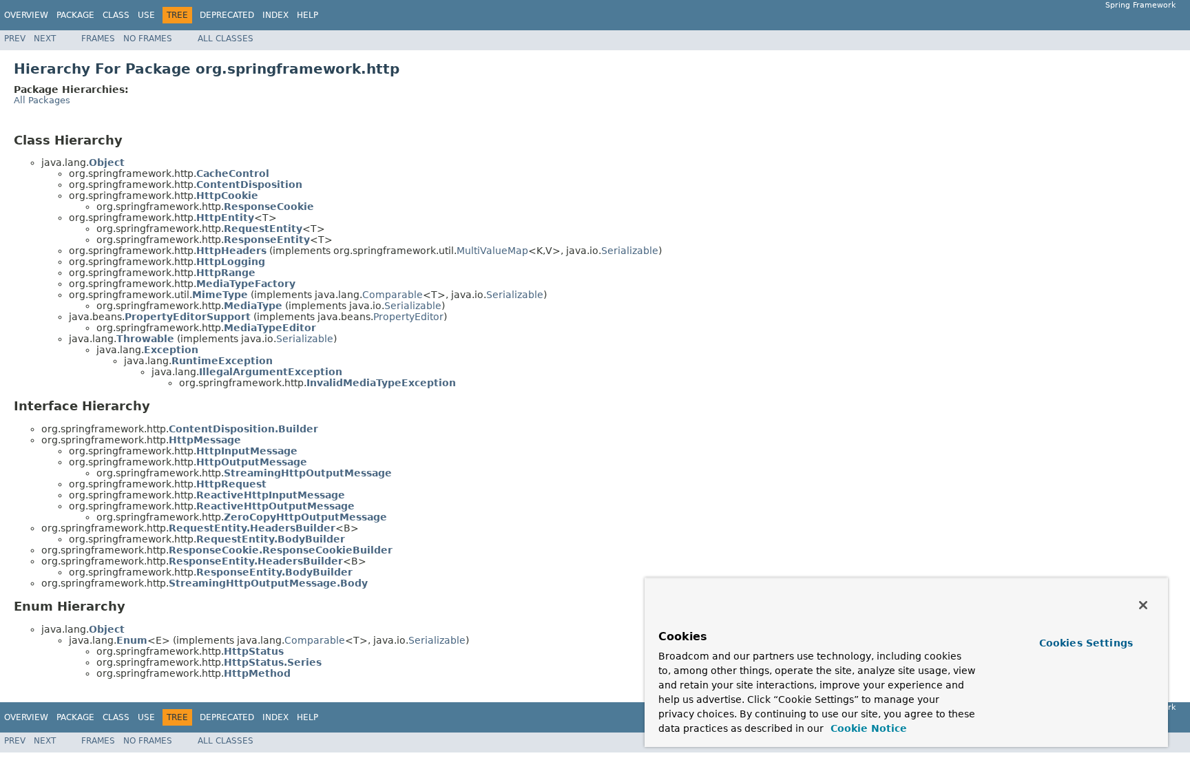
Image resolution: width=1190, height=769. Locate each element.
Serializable (629, 250)
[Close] (1143, 605)
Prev (14, 38)
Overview (26, 15)
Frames (98, 38)
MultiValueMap (492, 250)
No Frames (147, 38)
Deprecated (227, 15)
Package (75, 15)
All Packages (42, 100)
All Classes (225, 38)
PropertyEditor (408, 316)
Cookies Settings (1086, 643)
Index (275, 15)
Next (45, 38)
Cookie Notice (867, 728)
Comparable (392, 294)
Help (307, 15)
